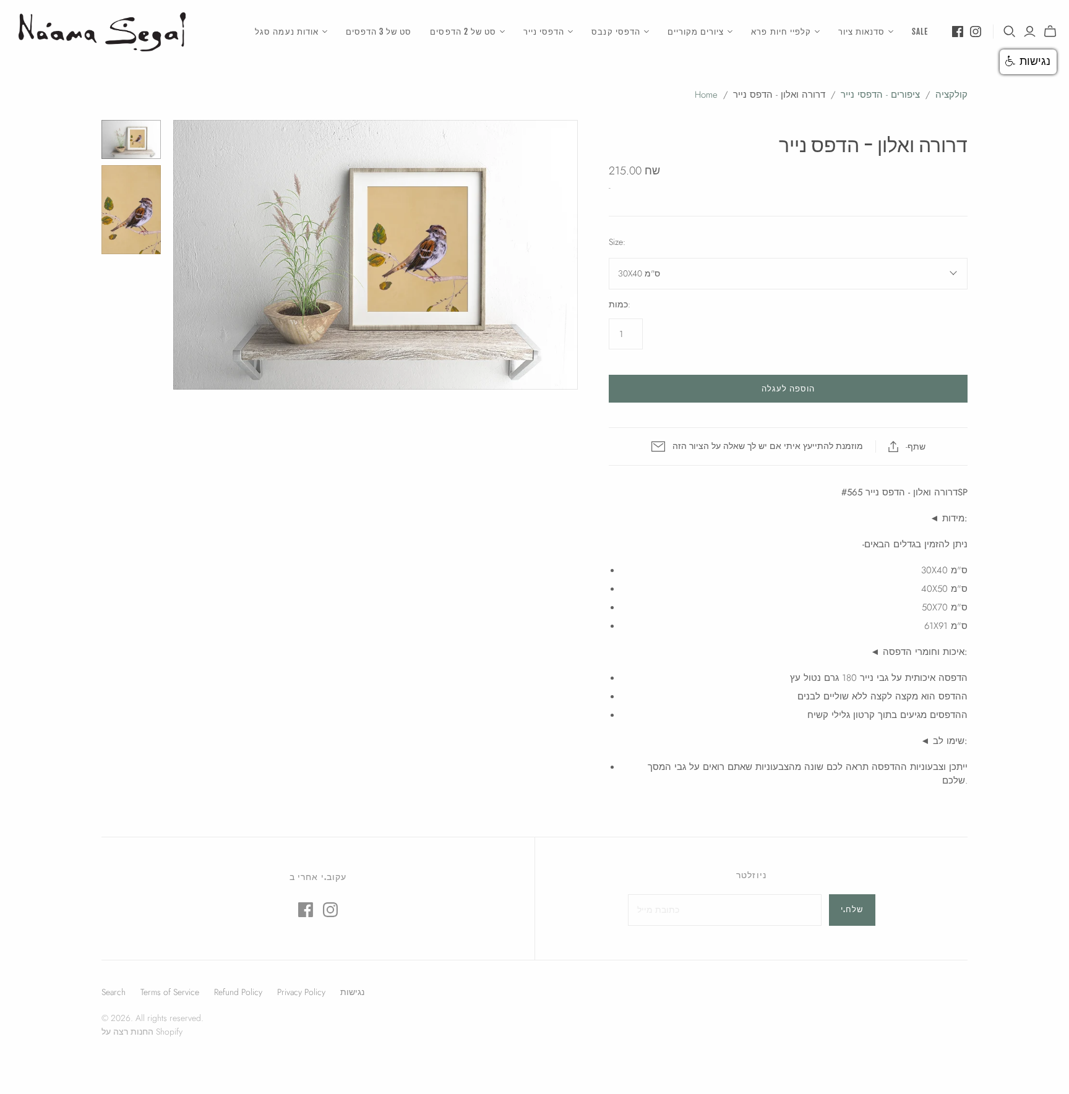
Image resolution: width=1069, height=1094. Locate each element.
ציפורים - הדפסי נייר (880, 94)
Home (706, 94)
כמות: (619, 304)
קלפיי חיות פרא (781, 31)
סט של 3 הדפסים (379, 31)
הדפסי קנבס (615, 31)
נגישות (352, 992)
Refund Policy (238, 992)
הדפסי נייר (543, 31)
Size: (617, 242)
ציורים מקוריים (696, 31)
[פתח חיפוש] (1009, 31)
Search (113, 992)
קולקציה (951, 94)
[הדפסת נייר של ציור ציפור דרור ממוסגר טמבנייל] (131, 140)
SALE (920, 31)
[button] (1028, 61)
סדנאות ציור (861, 31)
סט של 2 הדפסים (463, 31)
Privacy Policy (301, 992)
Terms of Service (169, 992)
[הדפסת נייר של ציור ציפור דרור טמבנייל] (131, 209)
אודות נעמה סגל (287, 31)
